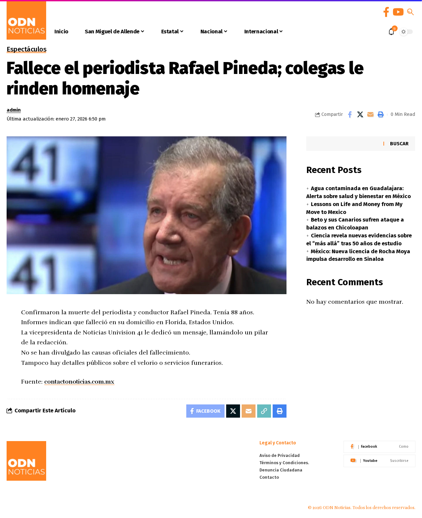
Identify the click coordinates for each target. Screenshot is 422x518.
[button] (410, 12)
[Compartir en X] (360, 114)
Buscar (399, 144)
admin (14, 110)
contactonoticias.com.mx (79, 381)
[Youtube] (379, 461)
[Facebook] (386, 12)
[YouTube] (398, 12)
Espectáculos (26, 49)
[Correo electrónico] (370, 114)
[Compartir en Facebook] (349, 114)
